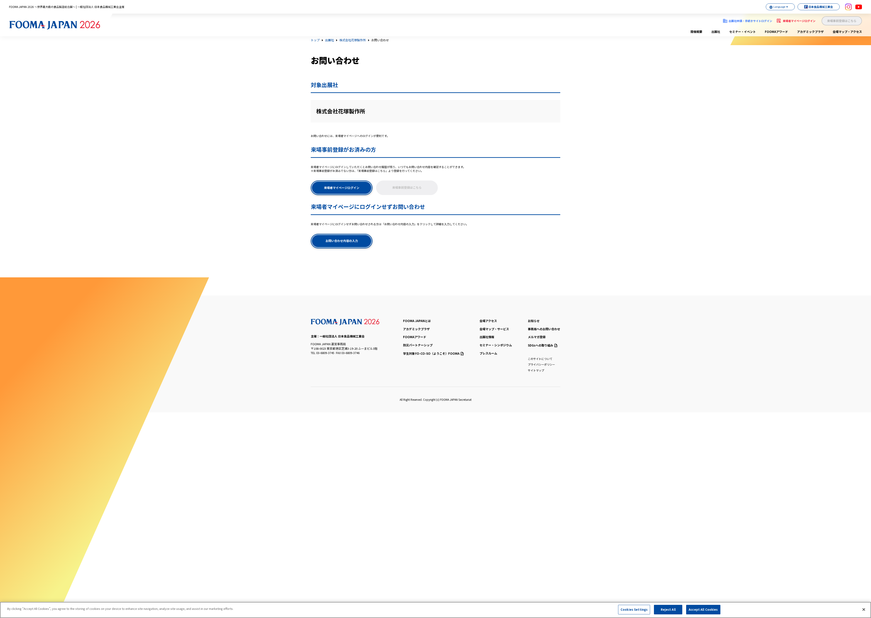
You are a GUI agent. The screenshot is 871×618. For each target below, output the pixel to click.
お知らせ (534, 321)
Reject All (668, 609)
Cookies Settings (634, 609)
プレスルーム (488, 353)
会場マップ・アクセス (847, 31)
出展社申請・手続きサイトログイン (750, 21)
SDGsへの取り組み (540, 345)
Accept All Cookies (703, 609)
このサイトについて (540, 359)
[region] (435, 610)
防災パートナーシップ (418, 345)
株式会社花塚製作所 (352, 40)
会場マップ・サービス (494, 329)
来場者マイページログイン (799, 21)
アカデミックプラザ (810, 31)
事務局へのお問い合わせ (544, 329)
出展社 (715, 31)
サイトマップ (536, 370)
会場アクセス (488, 321)
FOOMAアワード (776, 31)
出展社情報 (487, 337)
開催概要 (696, 31)
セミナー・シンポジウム (496, 345)
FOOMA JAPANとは (417, 321)
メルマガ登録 (537, 337)
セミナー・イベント (742, 31)
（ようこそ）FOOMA (431, 353)
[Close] (864, 609)
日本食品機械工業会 (820, 7)
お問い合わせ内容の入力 (341, 241)
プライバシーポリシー (541, 364)
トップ (315, 40)
